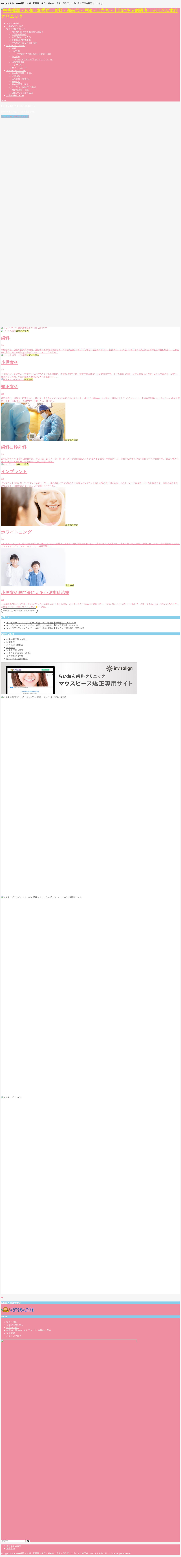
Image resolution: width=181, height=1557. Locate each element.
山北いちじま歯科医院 (22, 93)
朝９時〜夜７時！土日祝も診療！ (27, 32)
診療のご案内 (15, 45)
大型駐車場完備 (19, 34)
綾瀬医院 (16, 76)
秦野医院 (16, 82)
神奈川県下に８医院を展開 (24, 43)
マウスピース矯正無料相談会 (15, 116)
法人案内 (10, 1548)
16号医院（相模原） (21, 79)
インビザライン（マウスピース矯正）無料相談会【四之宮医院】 (42, 625)
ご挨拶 (14, 26)
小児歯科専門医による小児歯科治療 (34, 54)
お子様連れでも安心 (21, 37)
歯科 (14, 48)
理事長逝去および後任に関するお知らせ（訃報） (19, 610)
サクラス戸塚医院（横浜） (24, 87)
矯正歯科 (16, 57)
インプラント (18, 65)
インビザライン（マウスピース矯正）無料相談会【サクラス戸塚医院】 (45, 628)
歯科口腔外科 (18, 62)
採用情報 (15, 95)
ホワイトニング (19, 68)
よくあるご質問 (13, 1546)
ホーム (12, 23)
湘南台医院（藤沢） (21, 84)
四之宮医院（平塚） (21, 90)
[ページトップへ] (2, 1297)
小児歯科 (16, 51)
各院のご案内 (16, 70)
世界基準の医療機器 (21, 40)
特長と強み (15, 29)
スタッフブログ (13, 1336)
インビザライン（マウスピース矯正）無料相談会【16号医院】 (41, 623)
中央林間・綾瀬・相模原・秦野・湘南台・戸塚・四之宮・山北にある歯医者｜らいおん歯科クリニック (64, 1553)
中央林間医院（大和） (22, 73)
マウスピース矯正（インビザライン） (35, 59)
